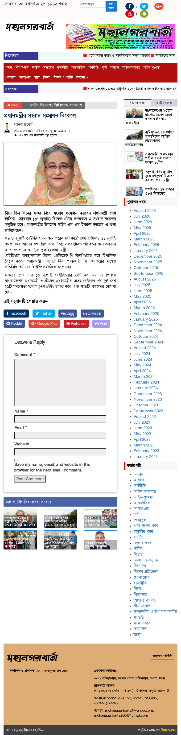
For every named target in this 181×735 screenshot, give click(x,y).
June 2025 (143, 290)
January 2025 (146, 319)
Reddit (16, 323)
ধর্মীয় (138, 548)
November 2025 (148, 262)
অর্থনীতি (94, 68)
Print (103, 323)
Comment (24, 354)
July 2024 (142, 353)
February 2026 (146, 244)
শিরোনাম (46, 105)
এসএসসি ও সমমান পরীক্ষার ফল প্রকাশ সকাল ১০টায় (96, 521)
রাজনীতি (62, 68)
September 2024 (148, 342)
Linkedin (94, 313)
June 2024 (143, 359)
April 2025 (142, 302)
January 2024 (146, 387)
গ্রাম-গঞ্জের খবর (146, 525)
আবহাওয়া (24, 77)
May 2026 (142, 227)
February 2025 (146, 313)
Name (21, 411)
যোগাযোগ (142, 577)
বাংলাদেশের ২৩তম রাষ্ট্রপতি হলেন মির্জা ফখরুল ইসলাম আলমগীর (128, 89)
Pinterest (78, 323)
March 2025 (144, 307)
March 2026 (144, 239)
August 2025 (145, 279)
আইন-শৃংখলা (152, 68)
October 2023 (146, 405)
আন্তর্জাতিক (78, 68)
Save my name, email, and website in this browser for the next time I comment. (52, 467)
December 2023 (148, 393)
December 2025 (148, 256)
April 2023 (142, 439)
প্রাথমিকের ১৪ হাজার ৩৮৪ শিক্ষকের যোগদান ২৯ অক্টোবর (59, 543)
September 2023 (148, 411)
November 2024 (148, 330)
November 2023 (148, 399)
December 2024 (148, 324)
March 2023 (144, 445)
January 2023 (146, 456)
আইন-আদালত (131, 68)
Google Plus (46, 323)
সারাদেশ (49, 68)
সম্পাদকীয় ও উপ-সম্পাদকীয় (155, 611)
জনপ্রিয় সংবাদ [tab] (164, 103)
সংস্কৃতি (139, 617)
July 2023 (142, 422)
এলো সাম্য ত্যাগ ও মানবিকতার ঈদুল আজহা (113, 55)
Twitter (45, 313)
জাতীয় (36, 68)
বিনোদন (140, 565)
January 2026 (146, 250)
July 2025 (142, 284)
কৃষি (104, 68)
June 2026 (143, 221)
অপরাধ (114, 68)
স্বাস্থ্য (37, 77)
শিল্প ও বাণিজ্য (145, 600)
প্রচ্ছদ (8, 68)
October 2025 (146, 267)
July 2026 (142, 216)
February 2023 (146, 450)
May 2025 (142, 296)
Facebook (17, 313)
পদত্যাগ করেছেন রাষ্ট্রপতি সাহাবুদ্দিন (96, 544)
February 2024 (146, 382)
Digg (70, 313)
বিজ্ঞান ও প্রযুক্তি (63, 77)
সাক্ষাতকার (142, 623)
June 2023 (143, 427)
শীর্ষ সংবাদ (22, 68)
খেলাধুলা (10, 77)
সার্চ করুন (111, 6)
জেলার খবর (143, 543)
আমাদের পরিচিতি (162, 656)
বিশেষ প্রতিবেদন (146, 571)
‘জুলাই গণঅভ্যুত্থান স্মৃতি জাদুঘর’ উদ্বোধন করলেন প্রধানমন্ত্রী (19, 543)
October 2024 (146, 336)
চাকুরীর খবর (143, 531)
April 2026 (142, 233)
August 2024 (145, 347)
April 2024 (142, 370)
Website (21, 444)
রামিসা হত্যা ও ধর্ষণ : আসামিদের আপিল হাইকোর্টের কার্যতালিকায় (59, 521)
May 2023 (142, 433)
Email (20, 427)
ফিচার (46, 77)
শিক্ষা (137, 588)
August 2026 (145, 210)
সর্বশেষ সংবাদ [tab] (137, 103)
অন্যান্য (81, 77)
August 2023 (145, 416)
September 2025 (148, 273)
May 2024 (142, 365)
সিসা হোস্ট (168, 730)
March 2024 (144, 376)
